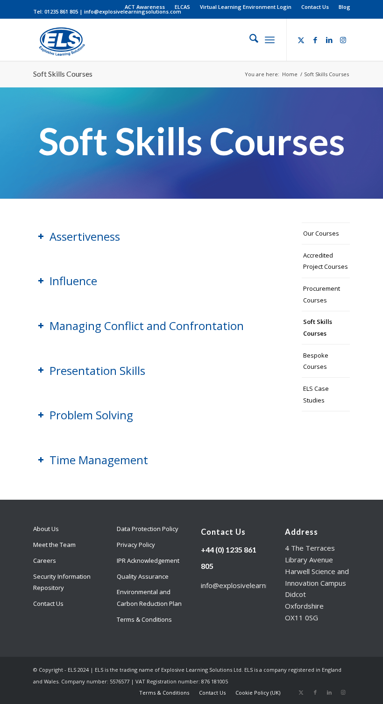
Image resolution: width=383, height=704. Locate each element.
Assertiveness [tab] (85, 236)
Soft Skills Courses (62, 73)
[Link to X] (301, 40)
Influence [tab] (73, 280)
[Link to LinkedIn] (329, 40)
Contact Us (315, 6)
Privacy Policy (136, 544)
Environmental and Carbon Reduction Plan (149, 598)
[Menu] (270, 39)
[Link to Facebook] (315, 40)
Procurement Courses (321, 294)
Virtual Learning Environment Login (245, 6)
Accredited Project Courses (325, 261)
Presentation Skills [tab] (97, 370)
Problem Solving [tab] (91, 415)
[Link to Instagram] (343, 40)
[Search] (249, 40)
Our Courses (321, 233)
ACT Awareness (145, 6)
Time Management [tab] (99, 459)
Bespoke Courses (315, 361)
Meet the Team (54, 544)
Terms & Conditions (144, 619)
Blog (344, 6)
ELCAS (182, 6)
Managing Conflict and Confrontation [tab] (147, 325)
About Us (46, 528)
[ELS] (60, 40)
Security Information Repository (62, 582)
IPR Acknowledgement (148, 560)
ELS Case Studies (316, 394)
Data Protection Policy (147, 528)
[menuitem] (145, 7)
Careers (44, 560)
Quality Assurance (143, 576)
